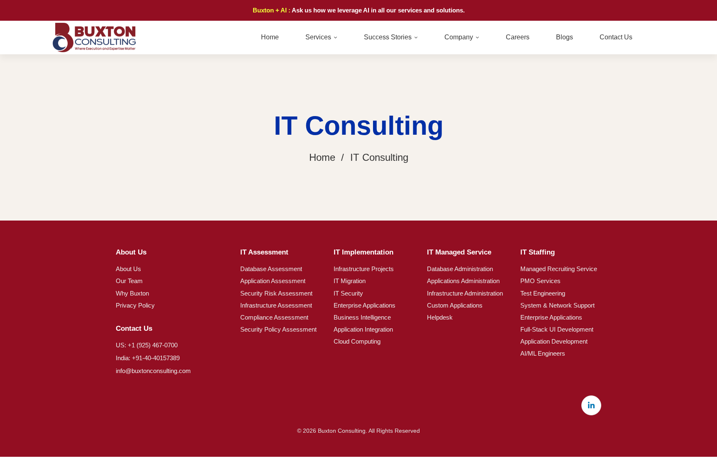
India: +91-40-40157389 (148, 357)
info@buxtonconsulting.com (153, 370)
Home (322, 157)
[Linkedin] (591, 405)
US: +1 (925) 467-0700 (147, 345)
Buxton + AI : (272, 10)
